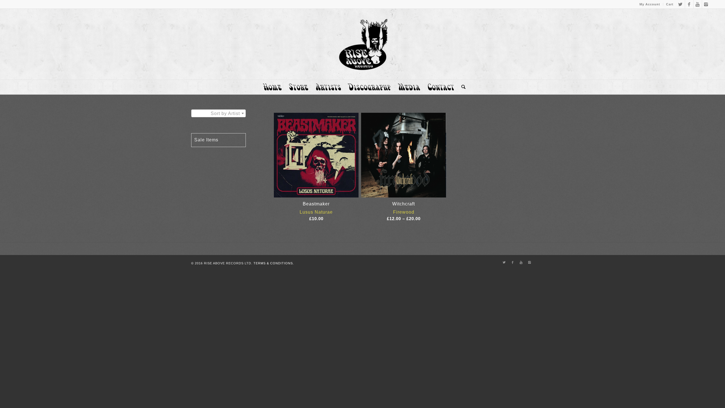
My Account (649, 4)
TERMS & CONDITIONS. (273, 263)
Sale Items (206, 139)
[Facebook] (689, 4)
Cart (669, 4)
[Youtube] (698, 4)
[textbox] (218, 114)
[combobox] (218, 113)
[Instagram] (706, 4)
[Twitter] (681, 4)
